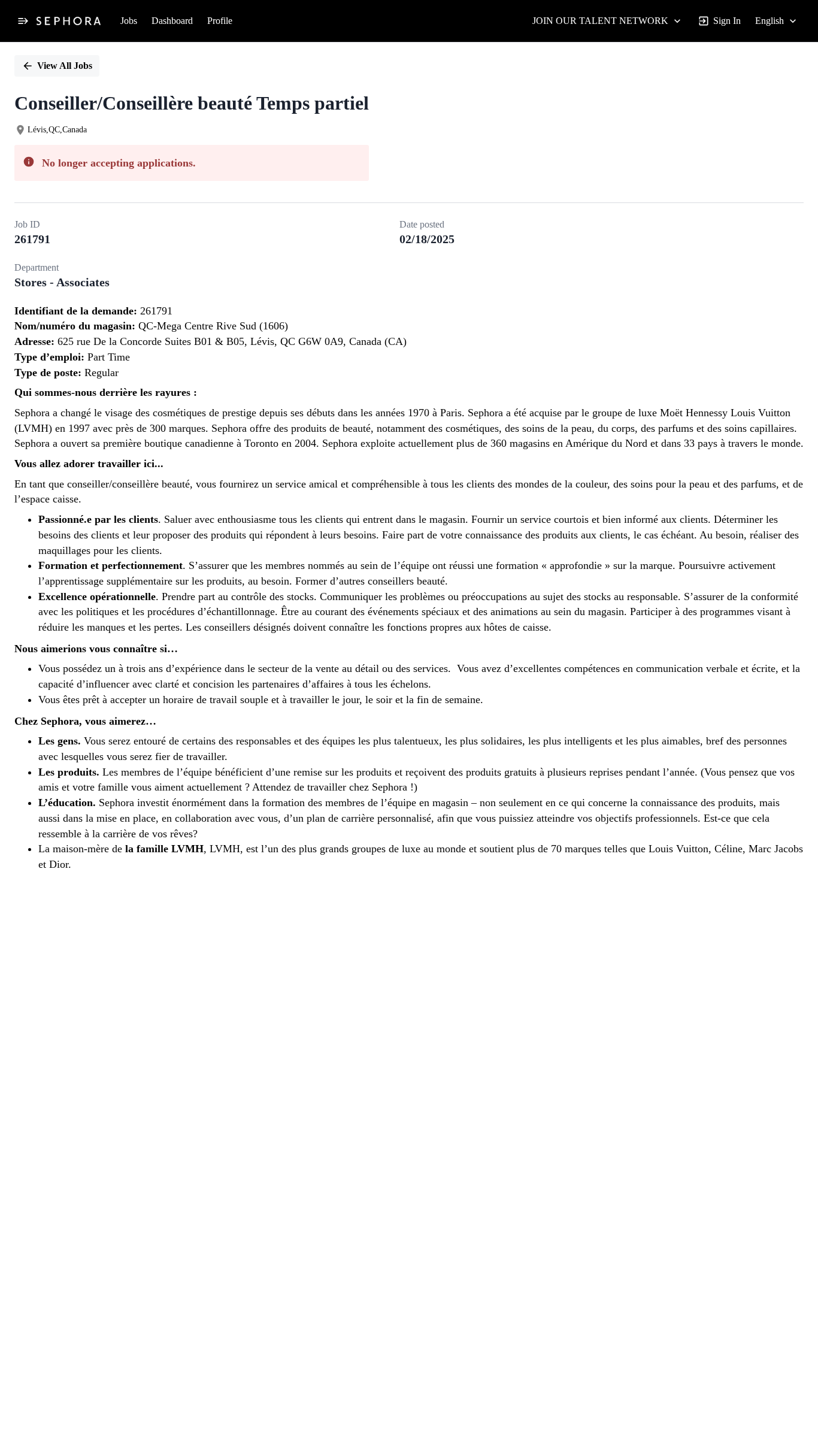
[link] (69, 21)
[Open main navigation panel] (23, 21)
